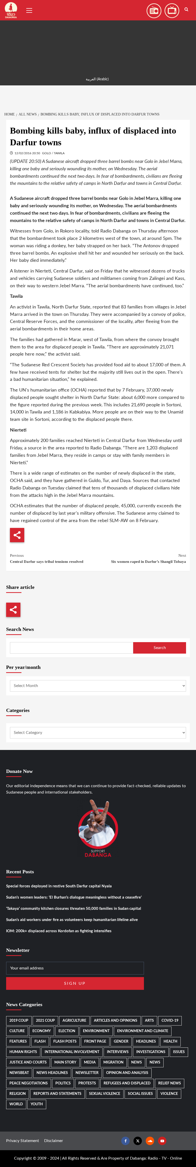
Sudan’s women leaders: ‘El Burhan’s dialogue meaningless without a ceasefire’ (74, 897)
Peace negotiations (28, 1083)
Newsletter (87, 1073)
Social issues (140, 1094)
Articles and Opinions (115, 1020)
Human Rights (23, 1052)
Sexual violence (104, 1094)
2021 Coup (45, 1020)
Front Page (95, 1041)
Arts (149, 1020)
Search (160, 648)
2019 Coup (18, 1020)
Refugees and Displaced (127, 1083)
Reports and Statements (57, 1094)
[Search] (186, 9)
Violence (169, 1094)
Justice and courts (28, 1062)
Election (66, 1031)
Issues (179, 1052)
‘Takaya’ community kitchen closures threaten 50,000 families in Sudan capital (73, 909)
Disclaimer (53, 1141)
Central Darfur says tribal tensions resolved (46, 558)
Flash (40, 1041)
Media (90, 1062)
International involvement (72, 1052)
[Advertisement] (98, 35)
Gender (121, 1041)
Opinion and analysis (127, 1073)
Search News (20, 629)
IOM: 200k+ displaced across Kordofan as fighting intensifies (59, 931)
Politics (63, 1083)
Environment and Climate (142, 1031)
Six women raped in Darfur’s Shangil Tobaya (148, 558)
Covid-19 (170, 1020)
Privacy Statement (22, 1141)
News (136, 1062)
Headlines (146, 1041)
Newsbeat (19, 1073)
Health (170, 1041)
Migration (113, 1062)
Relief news (169, 1083)
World (16, 1104)
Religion (17, 1094)
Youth (37, 1104)
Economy (41, 1031)
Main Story (65, 1062)
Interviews (118, 1052)
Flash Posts (65, 1041)
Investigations (150, 1052)
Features (18, 1041)
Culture (17, 1031)
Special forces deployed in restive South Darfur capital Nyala (59, 886)
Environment (96, 1031)
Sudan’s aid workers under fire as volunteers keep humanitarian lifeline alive (72, 920)
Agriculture (74, 1020)
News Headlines (52, 1073)
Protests (87, 1083)
